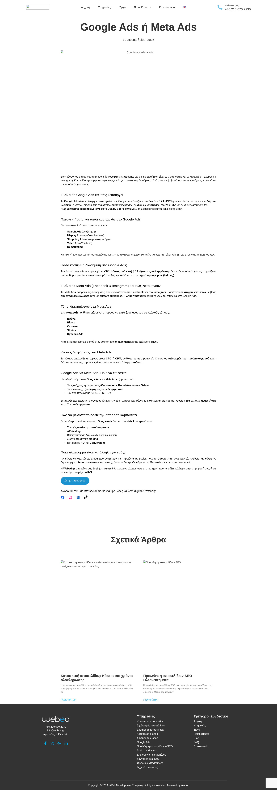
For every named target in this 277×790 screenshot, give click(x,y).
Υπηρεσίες (104, 7)
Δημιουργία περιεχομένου (151, 754)
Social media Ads (147, 750)
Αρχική (85, 7)
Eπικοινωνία (201, 746)
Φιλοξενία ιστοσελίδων (150, 763)
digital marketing (89, 176)
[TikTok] (86, 497)
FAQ (196, 742)
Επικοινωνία (167, 7)
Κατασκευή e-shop (147, 734)
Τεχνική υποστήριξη (148, 767)
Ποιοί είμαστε (142, 7)
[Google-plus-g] (59, 743)
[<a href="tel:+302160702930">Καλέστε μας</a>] (220, 7)
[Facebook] (63, 497)
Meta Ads (195, 176)
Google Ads (143, 742)
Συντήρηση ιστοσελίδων (150, 729)
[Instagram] (70, 497)
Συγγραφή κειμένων (148, 758)
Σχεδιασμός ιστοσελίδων (151, 725)
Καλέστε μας (232, 5)
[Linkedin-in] (66, 743)
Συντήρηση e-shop (147, 738)
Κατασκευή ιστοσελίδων (150, 721)
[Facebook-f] (45, 743)
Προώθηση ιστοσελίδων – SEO (155, 746)
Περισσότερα (68, 699)
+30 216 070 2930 (238, 9)
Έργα (122, 7)
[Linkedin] (78, 497)
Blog (196, 738)
